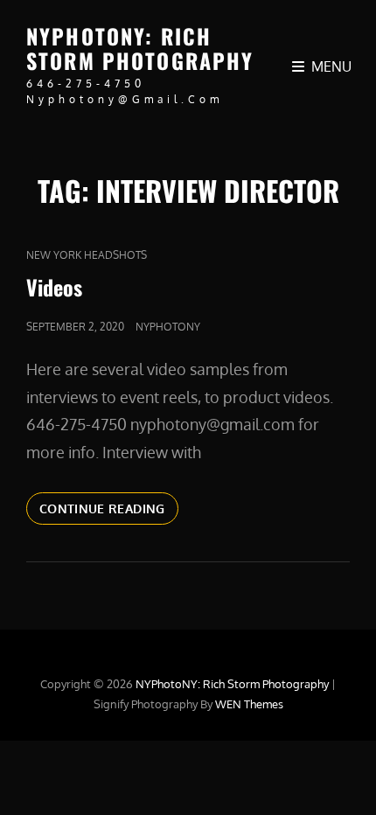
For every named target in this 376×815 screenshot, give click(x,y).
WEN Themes (249, 704)
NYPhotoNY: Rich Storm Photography (140, 48)
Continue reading (108, 508)
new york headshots (86, 254)
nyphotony (168, 326)
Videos (54, 287)
